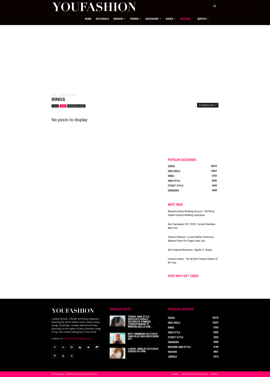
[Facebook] (55, 347)
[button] (214, 6)
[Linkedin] (80, 347)
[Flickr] (63, 347)
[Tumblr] (63, 356)
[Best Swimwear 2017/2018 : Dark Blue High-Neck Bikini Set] (117, 338)
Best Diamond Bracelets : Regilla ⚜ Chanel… (190, 249)
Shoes (169, 18)
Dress (55, 106)
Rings (63, 106)
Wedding (185, 18)
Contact (175, 374)
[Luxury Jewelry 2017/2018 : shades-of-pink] (117, 353)
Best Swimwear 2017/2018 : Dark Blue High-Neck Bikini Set (143, 336)
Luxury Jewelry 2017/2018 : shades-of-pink (143, 350)
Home (88, 18)
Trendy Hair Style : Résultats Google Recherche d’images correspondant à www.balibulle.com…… (140, 321)
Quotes (201, 18)
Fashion (118, 18)
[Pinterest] (55, 356)
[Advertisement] (135, 48)
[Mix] (97, 347)
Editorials (102, 18)
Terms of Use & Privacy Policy (194, 374)
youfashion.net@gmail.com (77, 338)
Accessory (152, 18)
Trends (134, 18)
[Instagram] (71, 347)
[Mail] (88, 347)
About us (214, 374)
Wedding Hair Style (76, 106)
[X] (71, 356)
